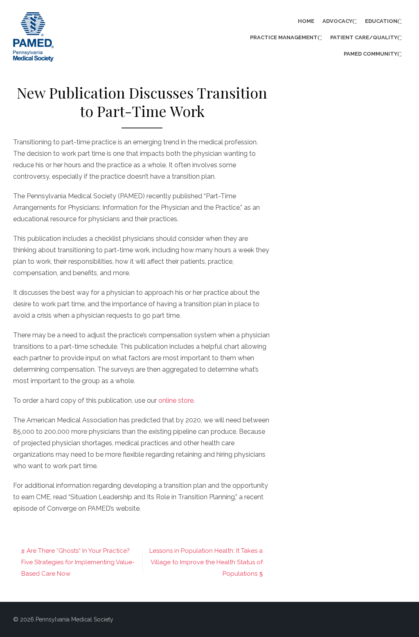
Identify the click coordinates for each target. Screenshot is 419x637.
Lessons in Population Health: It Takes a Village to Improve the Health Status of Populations (206, 562)
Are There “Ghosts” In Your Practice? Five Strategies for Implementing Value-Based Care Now (78, 562)
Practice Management (284, 37)
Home (306, 21)
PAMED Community (370, 54)
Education (381, 21)
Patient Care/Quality (363, 37)
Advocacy (337, 21)
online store (176, 400)
